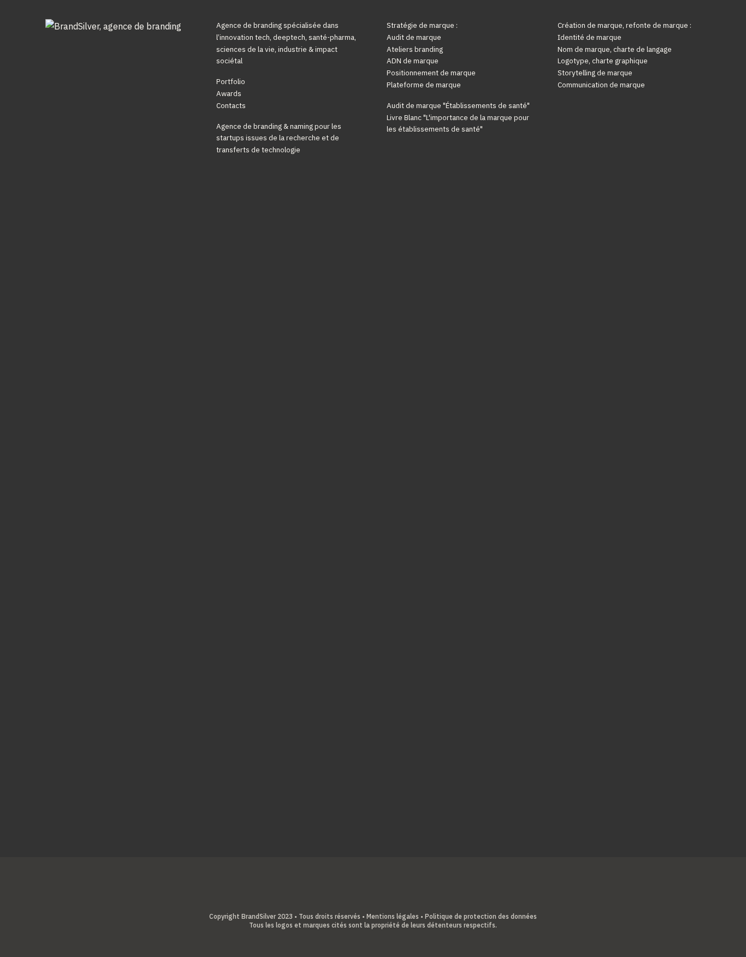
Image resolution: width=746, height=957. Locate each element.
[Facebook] (347, 898)
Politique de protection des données (481, 916)
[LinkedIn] (364, 898)
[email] (398, 898)
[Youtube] (381, 898)
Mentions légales (392, 916)
